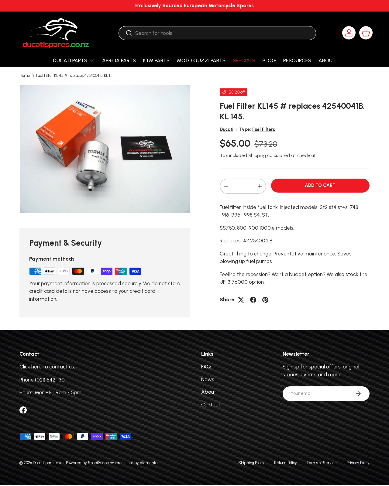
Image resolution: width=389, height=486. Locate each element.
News (207, 379)
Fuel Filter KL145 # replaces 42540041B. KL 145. (75, 76)
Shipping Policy (251, 462)
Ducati (226, 129)
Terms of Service (322, 462)
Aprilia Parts (119, 60)
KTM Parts (156, 60)
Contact (210, 405)
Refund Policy (285, 462)
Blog (269, 60)
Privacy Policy (358, 462)
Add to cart (320, 185)
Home (24, 76)
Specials (244, 60)
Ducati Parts (70, 60)
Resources (297, 60)
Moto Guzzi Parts (201, 60)
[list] (105, 149)
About (327, 60)
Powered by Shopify (83, 462)
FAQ (206, 367)
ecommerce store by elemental (130, 462)
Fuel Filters (263, 129)
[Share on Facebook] (253, 300)
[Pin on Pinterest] (265, 300)
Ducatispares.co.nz (48, 462)
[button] (366, 32)
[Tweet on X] (241, 300)
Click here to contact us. (47, 367)
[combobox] (217, 33)
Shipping (257, 155)
